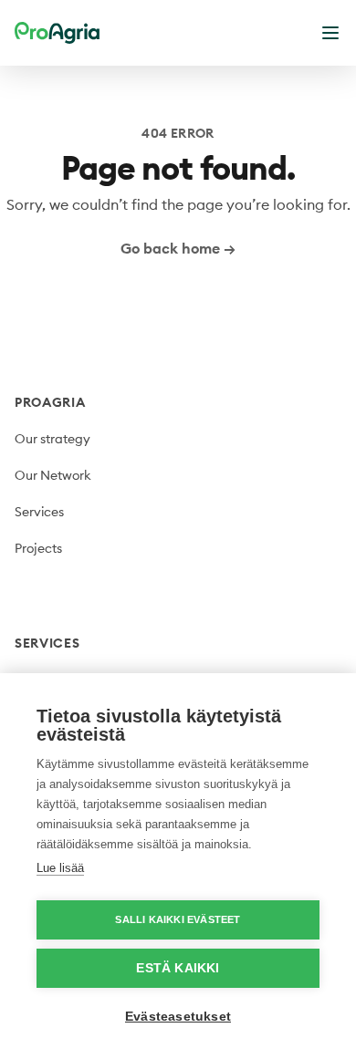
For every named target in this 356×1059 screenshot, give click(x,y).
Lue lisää (60, 868)
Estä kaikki (177, 968)
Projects (38, 548)
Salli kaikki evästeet (177, 919)
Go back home (178, 248)
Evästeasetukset (178, 1016)
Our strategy (52, 439)
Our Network (53, 475)
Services (39, 512)
